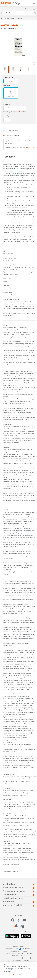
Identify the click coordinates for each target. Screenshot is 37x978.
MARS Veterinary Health (14, 958)
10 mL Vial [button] (11, 97)
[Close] (34, 965)
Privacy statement (18, 946)
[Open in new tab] (12, 936)
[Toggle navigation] (34, 2)
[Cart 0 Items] (34, 8)
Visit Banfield (9, 884)
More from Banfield (12, 905)
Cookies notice (27, 949)
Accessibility (16, 956)
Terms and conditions (25, 953)
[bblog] (19, 926)
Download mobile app (22, 960)
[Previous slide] (4, 47)
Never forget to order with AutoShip (14, 112)
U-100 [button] (11, 81)
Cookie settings (14, 951)
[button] (34, 63)
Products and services (14, 891)
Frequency (6, 104)
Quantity (6, 116)
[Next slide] (32, 47)
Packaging (6, 86)
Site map (11, 960)
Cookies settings (18, 975)
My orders (28, 9)
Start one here (30, 148)
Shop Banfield (10, 894)
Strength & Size (8, 77)
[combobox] (18, 13)
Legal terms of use (11, 953)
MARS (23, 956)
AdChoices (24, 951)
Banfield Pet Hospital (13, 887)
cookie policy (23, 968)
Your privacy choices (11, 949)
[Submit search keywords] (34, 13)
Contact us (26, 958)
